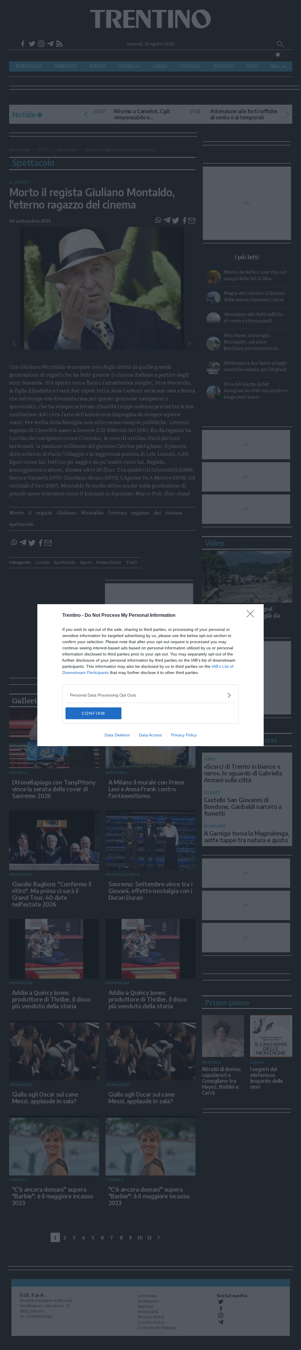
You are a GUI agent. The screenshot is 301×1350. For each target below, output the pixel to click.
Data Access (150, 735)
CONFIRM (93, 713)
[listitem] (150, 695)
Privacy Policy (184, 735)
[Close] (252, 615)
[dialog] (150, 675)
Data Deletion (117, 735)
